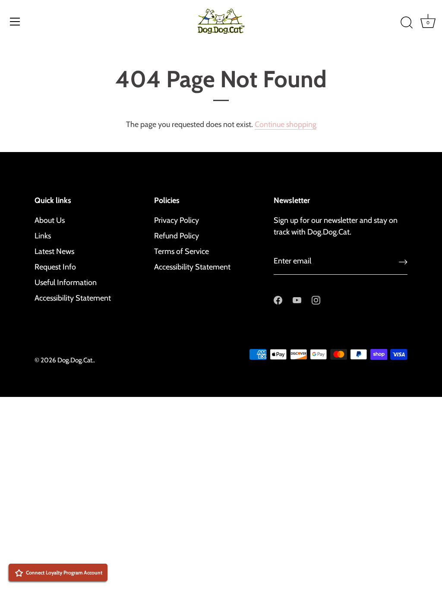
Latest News (54, 251)
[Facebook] (278, 300)
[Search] (406, 22)
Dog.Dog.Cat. (75, 360)
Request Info (55, 267)
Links (43, 236)
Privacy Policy (176, 220)
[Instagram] (316, 300)
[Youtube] (297, 300)
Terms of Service (181, 251)
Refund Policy (176, 236)
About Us (50, 220)
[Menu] (15, 21)
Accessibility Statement (73, 298)
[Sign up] (403, 261)
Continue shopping (285, 124)
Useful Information (66, 282)
